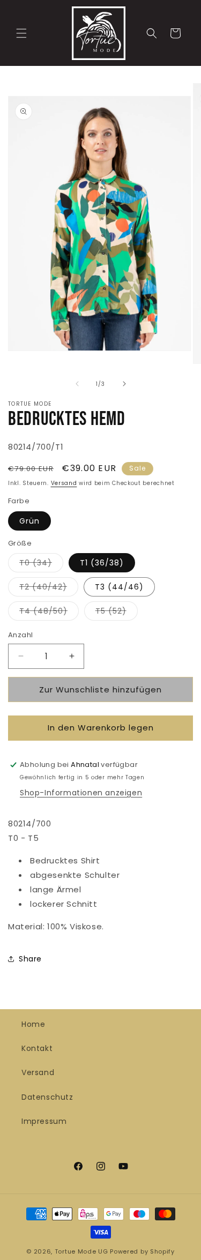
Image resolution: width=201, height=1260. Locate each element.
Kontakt (37, 1048)
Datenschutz (47, 1097)
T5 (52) (116, 613)
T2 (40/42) (48, 589)
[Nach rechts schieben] (124, 384)
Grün (29, 521)
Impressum (43, 1121)
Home (33, 1024)
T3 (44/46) (119, 586)
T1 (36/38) (102, 562)
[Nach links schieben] (77, 384)
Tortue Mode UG (81, 1251)
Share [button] (30, 958)
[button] (21, 33)
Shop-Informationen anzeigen (81, 792)
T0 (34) (41, 564)
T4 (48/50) (49, 613)
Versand (64, 483)
